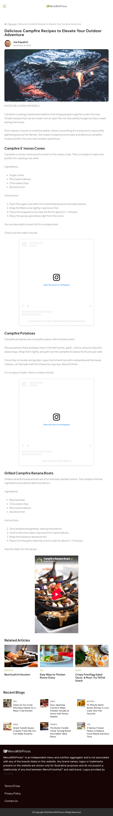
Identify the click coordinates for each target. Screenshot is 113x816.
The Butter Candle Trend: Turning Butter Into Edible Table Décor (60, 732)
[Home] (5, 24)
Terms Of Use (12, 785)
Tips (41, 670)
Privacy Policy (13, 793)
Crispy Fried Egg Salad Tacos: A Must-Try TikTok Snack (90, 677)
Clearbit (7, 773)
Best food (8, 670)
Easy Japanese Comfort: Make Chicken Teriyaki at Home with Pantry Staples (59, 710)
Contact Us (11, 800)
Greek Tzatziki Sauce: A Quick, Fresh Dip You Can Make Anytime (24, 730)
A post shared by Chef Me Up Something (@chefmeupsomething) (56, 321)
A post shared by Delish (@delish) (56, 461)
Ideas (52, 701)
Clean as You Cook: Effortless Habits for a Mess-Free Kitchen (24, 707)
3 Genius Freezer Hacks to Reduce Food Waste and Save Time (98, 732)
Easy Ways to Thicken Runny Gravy (52, 676)
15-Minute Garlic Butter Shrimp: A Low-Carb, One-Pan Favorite (98, 709)
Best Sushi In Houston (17, 674)
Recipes (90, 701)
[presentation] (21, 656)
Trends (78, 670)
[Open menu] (4, 6)
